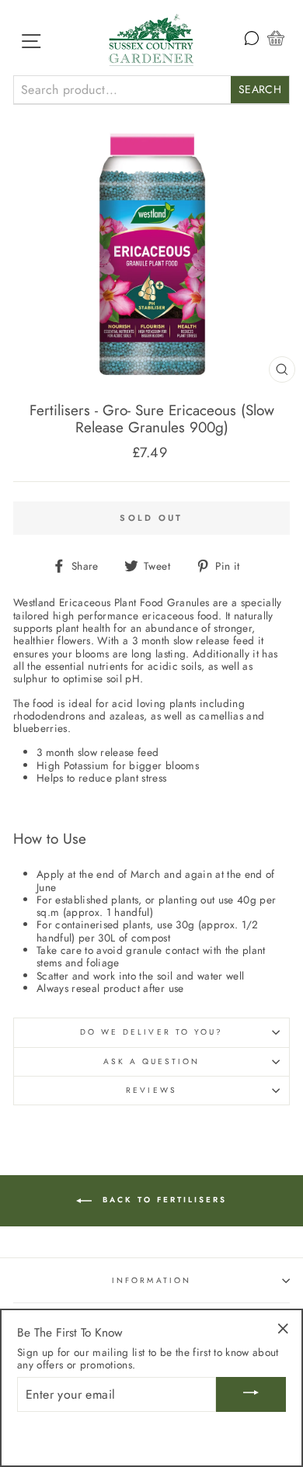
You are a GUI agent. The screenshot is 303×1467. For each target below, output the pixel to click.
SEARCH (260, 89)
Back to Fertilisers (162, 1199)
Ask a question (151, 1061)
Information (151, 1280)
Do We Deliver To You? (151, 1032)
